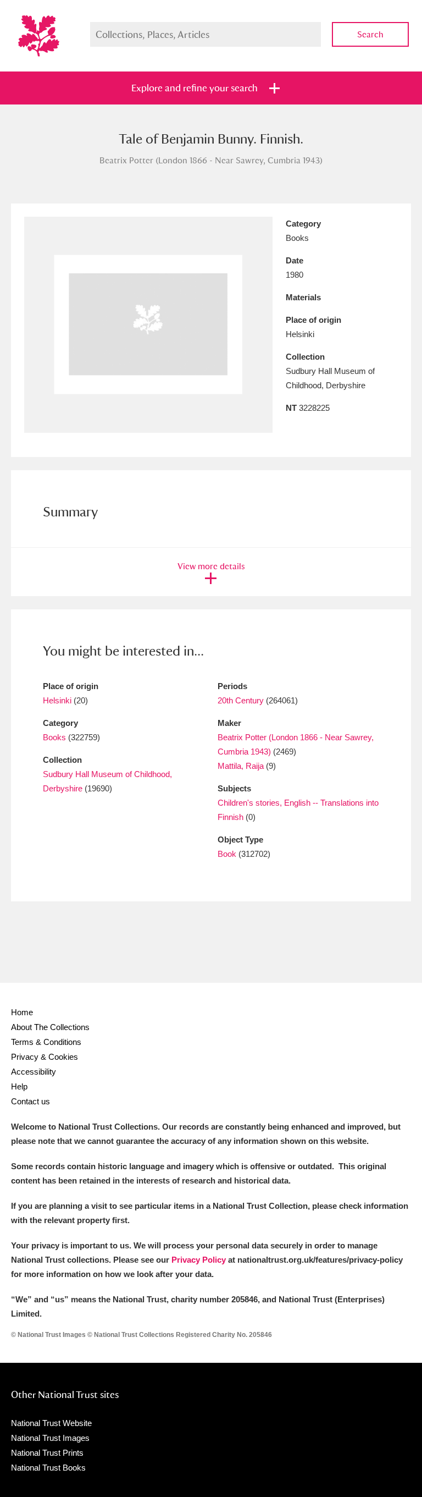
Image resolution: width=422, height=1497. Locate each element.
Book (227, 853)
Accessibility (33, 1071)
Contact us (30, 1101)
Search (370, 34)
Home (22, 1012)
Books (54, 737)
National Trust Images (50, 1438)
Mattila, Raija (241, 765)
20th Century (241, 700)
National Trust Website (51, 1423)
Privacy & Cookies (44, 1056)
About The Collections (50, 1027)
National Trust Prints (47, 1452)
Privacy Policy (198, 1259)
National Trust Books (48, 1467)
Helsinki (57, 700)
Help (19, 1086)
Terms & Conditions (46, 1042)
